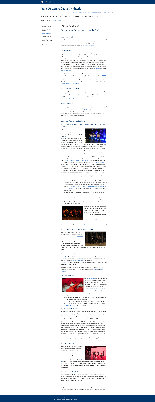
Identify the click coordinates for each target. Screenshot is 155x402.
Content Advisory (90, 278)
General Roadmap (46, 26)
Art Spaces (76, 16)
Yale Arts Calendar (66, 70)
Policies (84, 16)
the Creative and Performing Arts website (78, 160)
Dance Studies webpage (89, 45)
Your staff (63, 256)
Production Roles (55, 16)
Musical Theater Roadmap (46, 30)
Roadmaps (44, 16)
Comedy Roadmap (47, 36)
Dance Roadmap (46, 33)
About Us (98, 16)
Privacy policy (67, 397)
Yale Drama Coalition (77, 260)
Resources (67, 16)
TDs (96, 269)
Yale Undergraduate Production (62, 9)
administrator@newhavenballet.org (70, 83)
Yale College (47, 2)
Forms (91, 16)
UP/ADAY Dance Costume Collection (96, 288)
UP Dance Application (98, 162)
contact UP (83, 224)
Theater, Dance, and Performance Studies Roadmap (47, 40)
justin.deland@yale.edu (98, 220)
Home (42, 20)
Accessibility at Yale (59, 397)
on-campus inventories (69, 305)
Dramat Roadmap (46, 44)
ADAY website (97, 68)
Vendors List (68, 293)
